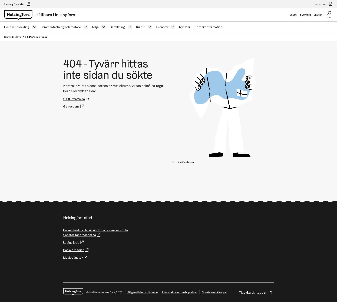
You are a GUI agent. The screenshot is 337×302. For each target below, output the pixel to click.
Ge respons (320, 4)
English (318, 15)
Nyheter (185, 27)
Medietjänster (73, 257)
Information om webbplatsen (179, 292)
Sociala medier (73, 250)
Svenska (305, 15)
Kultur (140, 27)
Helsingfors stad (15, 4)
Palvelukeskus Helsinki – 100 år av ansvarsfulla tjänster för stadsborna (95, 232)
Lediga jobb (71, 242)
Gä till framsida (74, 99)
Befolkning (117, 27)
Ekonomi (162, 27)
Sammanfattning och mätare (61, 27)
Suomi (293, 15)
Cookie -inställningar (214, 292)
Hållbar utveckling (16, 27)
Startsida (9, 36)
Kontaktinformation (208, 27)
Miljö (95, 27)
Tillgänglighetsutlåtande (142, 292)
